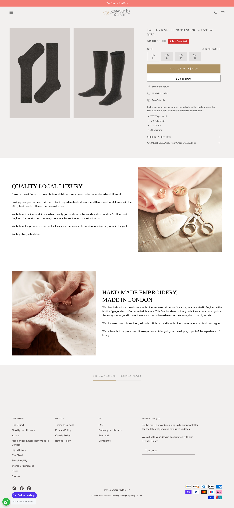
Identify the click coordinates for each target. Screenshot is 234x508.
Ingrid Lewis (19, 450)
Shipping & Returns (159, 137)
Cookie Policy (63, 435)
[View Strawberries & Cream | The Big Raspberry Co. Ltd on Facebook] (21, 488)
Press (15, 471)
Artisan (16, 435)
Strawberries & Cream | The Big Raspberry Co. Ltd (120, 495)
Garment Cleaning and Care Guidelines (171, 143)
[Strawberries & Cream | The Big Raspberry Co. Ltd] (117, 12)
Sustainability (19, 460)
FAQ (100, 418)
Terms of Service (64, 424)
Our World (18, 418)
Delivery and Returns (110, 430)
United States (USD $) (115, 489)
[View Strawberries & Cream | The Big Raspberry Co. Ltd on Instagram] (14, 488)
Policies (59, 418)
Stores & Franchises (23, 465)
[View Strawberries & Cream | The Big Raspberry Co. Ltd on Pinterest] (29, 488)
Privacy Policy (63, 430)
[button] (216, 12)
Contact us (105, 440)
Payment (104, 435)
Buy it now (183, 78)
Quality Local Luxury (23, 430)
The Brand (18, 424)
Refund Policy (63, 440)
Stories (16, 476)
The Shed (17, 455)
